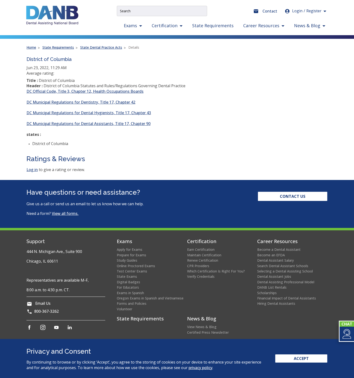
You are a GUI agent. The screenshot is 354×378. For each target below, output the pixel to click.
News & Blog (201, 318)
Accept (301, 358)
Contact (269, 11)
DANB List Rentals (272, 287)
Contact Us (292, 196)
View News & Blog (201, 327)
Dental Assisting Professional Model (285, 282)
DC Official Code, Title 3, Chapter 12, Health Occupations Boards (85, 91)
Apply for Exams (129, 249)
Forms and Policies (131, 303)
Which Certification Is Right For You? (216, 271)
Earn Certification (201, 249)
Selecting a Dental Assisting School (285, 271)
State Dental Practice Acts (101, 47)
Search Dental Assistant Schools (282, 266)
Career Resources (277, 241)
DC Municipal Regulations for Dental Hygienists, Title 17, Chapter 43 (88, 112)
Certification (201, 241)
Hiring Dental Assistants (276, 303)
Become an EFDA (271, 255)
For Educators (128, 287)
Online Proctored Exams (136, 266)
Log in (32, 169)
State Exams (127, 276)
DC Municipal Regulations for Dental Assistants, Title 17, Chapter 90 (88, 123)
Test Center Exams (132, 271)
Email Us (43, 303)
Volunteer (124, 309)
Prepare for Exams (131, 255)
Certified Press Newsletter (208, 332)
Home (31, 47)
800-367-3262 (46, 311)
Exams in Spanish (130, 293)
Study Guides (127, 260)
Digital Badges (128, 282)
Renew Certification (202, 260)
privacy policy (200, 367)
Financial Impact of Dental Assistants (286, 298)
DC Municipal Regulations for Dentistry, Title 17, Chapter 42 (80, 102)
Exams (124, 241)
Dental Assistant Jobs (274, 276)
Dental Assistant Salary (275, 260)
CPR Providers (198, 266)
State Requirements (213, 25)
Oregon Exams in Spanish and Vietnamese (150, 298)
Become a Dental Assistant (279, 249)
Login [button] (306, 10)
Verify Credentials (201, 276)
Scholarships (267, 293)
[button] (346, 334)
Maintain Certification (204, 255)
